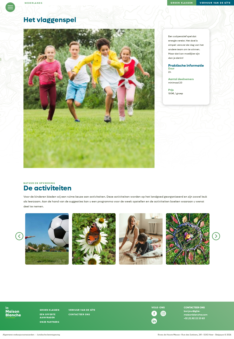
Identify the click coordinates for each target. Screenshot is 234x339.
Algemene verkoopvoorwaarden (18, 335)
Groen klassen (49, 310)
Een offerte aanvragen (48, 316)
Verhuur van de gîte (82, 310)
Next (215, 235)
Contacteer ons (79, 314)
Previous (18, 235)
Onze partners (49, 322)
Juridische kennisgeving (48, 335)
